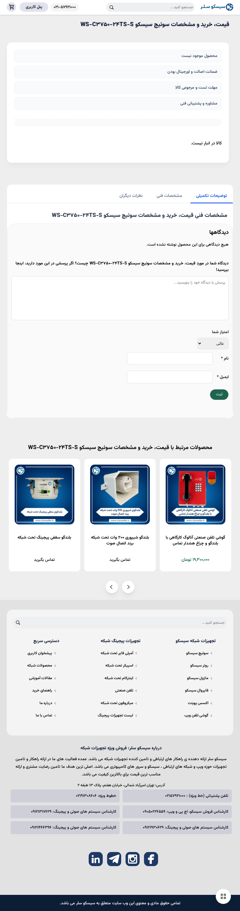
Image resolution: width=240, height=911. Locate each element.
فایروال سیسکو (196, 691)
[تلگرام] (114, 859)
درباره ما (46, 703)
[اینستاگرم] (133, 859)
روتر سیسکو (199, 666)
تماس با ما (44, 715)
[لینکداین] (96, 859)
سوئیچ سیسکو (197, 653)
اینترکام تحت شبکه (118, 678)
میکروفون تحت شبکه (117, 703)
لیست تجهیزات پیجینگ (115, 715)
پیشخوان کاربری (40, 653)
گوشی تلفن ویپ (196, 715)
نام (225, 358)
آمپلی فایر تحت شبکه (117, 653)
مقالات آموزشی (40, 678)
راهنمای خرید (42, 691)
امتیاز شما (220, 332)
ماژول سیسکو (197, 678)
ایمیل (223, 377)
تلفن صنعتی (124, 691)
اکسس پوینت (198, 703)
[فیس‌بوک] (151, 859)
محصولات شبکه (39, 666)
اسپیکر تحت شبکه (119, 666)
